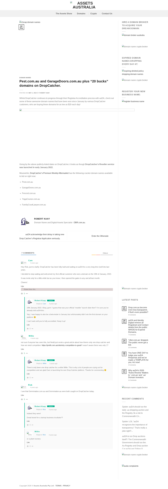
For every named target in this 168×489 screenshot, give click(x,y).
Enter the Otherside (100, 236)
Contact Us (107, 14)
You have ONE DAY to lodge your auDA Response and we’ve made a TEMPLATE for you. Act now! (138, 357)
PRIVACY (66, 486)
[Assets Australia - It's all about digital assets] (84, 5)
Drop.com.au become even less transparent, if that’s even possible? (138, 309)
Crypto (93, 14)
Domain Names (25, 77)
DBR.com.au (79, 222)
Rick (44, 409)
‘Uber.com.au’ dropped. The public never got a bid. (138, 342)
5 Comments (136, 315)
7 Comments (135, 335)
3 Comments (135, 365)
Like (22, 286)
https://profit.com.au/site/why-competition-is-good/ (62, 345)
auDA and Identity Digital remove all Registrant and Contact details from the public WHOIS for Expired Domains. (138, 326)
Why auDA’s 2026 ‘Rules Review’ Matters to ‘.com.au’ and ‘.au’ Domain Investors (138, 374)
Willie (44, 363)
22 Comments (136, 347)
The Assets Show (64, 14)
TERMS (58, 486)
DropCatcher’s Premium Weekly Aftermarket (49, 173)
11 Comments (135, 380)
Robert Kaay (44, 93)
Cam (30, 260)
